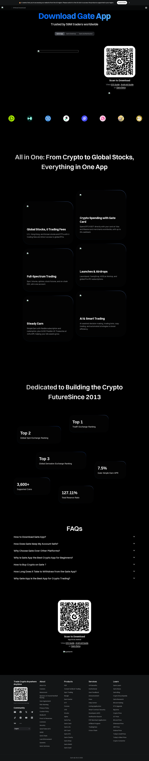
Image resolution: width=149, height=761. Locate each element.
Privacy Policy (44, 708)
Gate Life (67, 727)
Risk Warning (44, 704)
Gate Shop (67, 741)
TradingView (93, 727)
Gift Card (67, 730)
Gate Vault (67, 748)
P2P (65, 685)
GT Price (116, 717)
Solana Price (117, 730)
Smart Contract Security (97, 710)
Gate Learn (117, 685)
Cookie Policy (44, 711)
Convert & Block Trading (72, 689)
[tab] (60, 33)
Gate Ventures (45, 746)
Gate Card (67, 723)
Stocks (66, 713)
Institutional (93, 689)
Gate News (117, 689)
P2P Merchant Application (97, 720)
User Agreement (45, 701)
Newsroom (43, 692)
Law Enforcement (46, 739)
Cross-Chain (93, 730)
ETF (65, 703)
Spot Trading (68, 692)
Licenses (43, 722)
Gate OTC (67, 734)
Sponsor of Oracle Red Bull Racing (49, 697)
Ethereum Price (118, 723)
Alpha (66, 717)
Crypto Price (117, 713)
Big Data (116, 710)
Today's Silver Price (119, 737)
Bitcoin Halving (118, 703)
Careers (42, 689)
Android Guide (127, 84)
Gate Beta (121, 87)
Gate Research (118, 699)
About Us (43, 685)
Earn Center (68, 699)
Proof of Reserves (46, 718)
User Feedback (94, 692)
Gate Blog (116, 692)
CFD (65, 710)
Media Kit (43, 715)
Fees (90, 699)
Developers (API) (94, 713)
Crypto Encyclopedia (120, 696)
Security (42, 725)
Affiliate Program (94, 723)
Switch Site (122, 3)
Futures (66, 706)
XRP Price (116, 727)
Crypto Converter (119, 741)
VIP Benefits (93, 685)
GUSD (41, 732)
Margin (66, 696)
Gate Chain (43, 736)
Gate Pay (67, 720)
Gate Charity (68, 737)
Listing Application (95, 706)
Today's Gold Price (119, 734)
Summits (43, 743)
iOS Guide (115, 84)
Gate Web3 (68, 744)
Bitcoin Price (117, 720)
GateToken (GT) (45, 729)
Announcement (94, 696)
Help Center (93, 703)
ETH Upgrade (117, 706)
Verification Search (95, 717)
